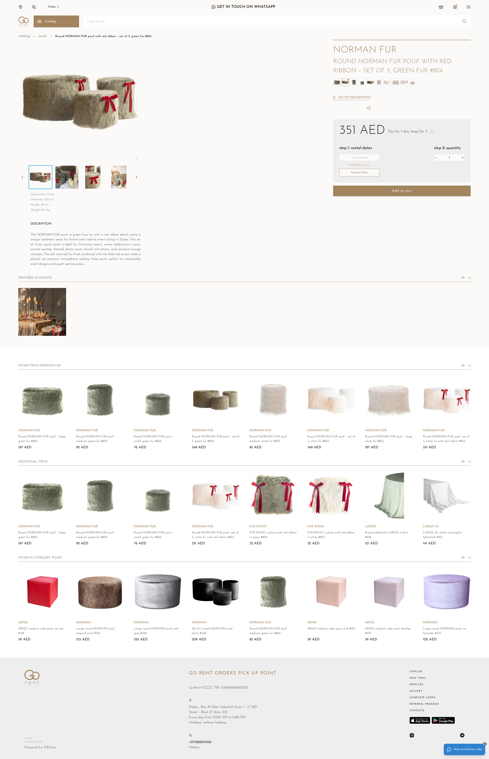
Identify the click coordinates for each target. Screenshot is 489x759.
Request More (359, 172)
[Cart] (441, 7)
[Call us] (190, 735)
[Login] (455, 7)
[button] (20, 7)
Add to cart (402, 191)
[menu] (468, 7)
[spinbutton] (449, 157)
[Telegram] (462, 735)
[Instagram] (412, 735)
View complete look (37, 341)
